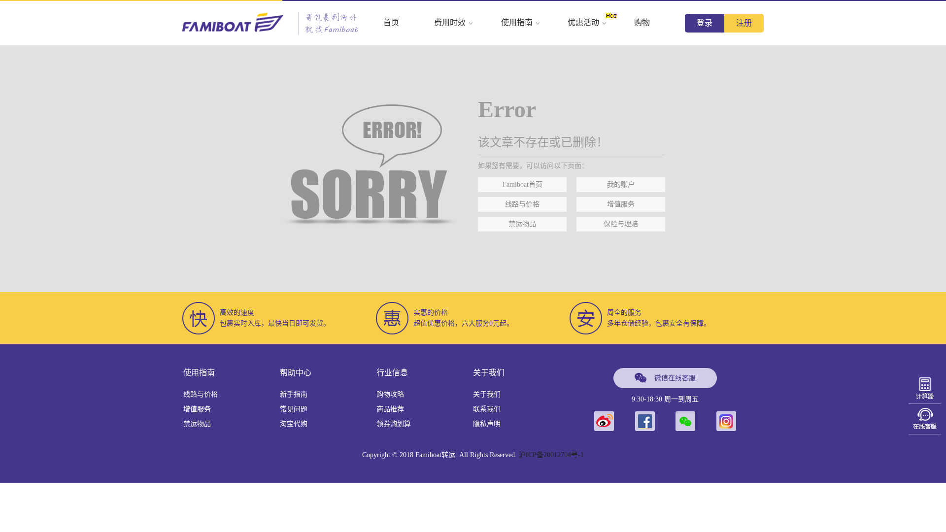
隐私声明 (487, 424)
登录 (704, 23)
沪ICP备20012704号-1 (551, 455)
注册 (744, 23)
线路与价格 (522, 204)
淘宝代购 (293, 424)
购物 (642, 22)
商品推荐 (390, 409)
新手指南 (293, 394)
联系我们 (487, 409)
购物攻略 (390, 394)
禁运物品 (522, 224)
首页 (391, 22)
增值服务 (621, 204)
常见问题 (293, 409)
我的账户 (621, 184)
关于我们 (487, 394)
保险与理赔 (621, 224)
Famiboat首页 (522, 184)
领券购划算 (393, 424)
